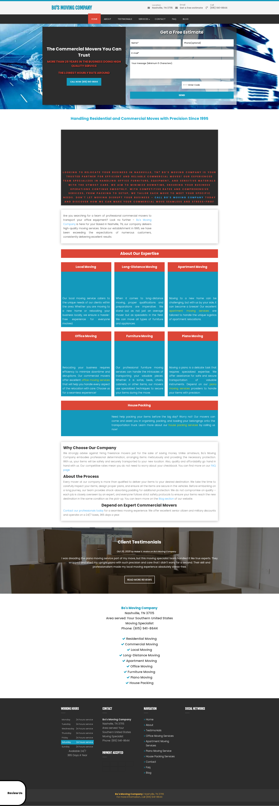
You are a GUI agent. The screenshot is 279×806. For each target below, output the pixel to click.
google (193, 719)
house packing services (183, 425)
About (107, 19)
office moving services (96, 380)
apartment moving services (189, 311)
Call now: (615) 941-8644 (84, 81)
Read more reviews (139, 579)
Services (143, 19)
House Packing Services (160, 756)
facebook (187, 719)
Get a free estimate (191, 7)
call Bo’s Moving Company (179, 197)
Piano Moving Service (158, 751)
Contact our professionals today (83, 510)
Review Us (15, 793)
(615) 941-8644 (218, 7)
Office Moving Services (160, 736)
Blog (185, 19)
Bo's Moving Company (164, 551)
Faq (174, 19)
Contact (160, 19)
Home (94, 19)
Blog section (166, 498)
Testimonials (125, 19)
